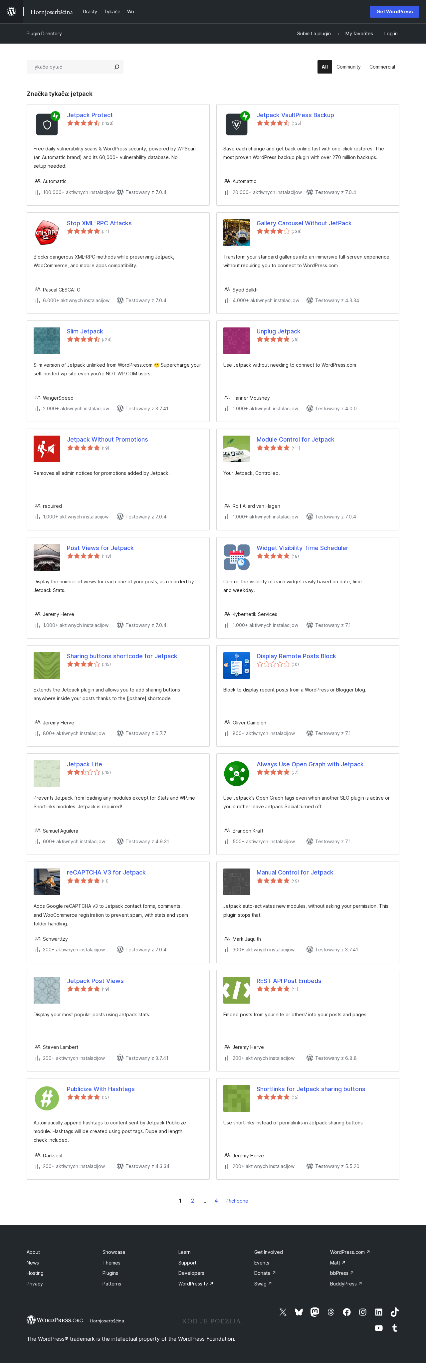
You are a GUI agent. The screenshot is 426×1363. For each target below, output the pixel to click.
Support (187, 1263)
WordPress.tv (196, 1283)
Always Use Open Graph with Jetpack (310, 764)
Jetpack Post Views (95, 980)
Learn (184, 1252)
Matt (338, 1263)
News (33, 1263)
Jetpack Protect (90, 114)
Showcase (114, 1252)
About (33, 1252)
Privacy (35, 1283)
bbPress (342, 1273)
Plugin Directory (44, 33)
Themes (111, 1263)
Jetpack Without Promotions (107, 439)
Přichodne (237, 1201)
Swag (263, 1283)
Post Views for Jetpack (100, 547)
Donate (265, 1273)
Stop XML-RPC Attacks (99, 223)
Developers (191, 1273)
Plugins (110, 1273)
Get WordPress (394, 11)
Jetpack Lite (84, 764)
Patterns (112, 1283)
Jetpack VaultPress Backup (295, 114)
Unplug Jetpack (279, 331)
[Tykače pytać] (116, 67)
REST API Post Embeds (289, 980)
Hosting (35, 1273)
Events (261, 1263)
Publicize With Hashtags (101, 1088)
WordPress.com (350, 1252)
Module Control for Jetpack (295, 439)
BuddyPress (346, 1283)
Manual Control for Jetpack (295, 872)
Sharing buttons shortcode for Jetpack (122, 656)
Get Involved (268, 1252)
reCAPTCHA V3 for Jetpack (106, 872)
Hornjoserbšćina (107, 1320)
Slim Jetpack (85, 331)
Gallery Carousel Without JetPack (304, 223)
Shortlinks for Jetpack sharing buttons (311, 1088)
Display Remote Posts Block (296, 656)
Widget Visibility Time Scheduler (302, 547)
